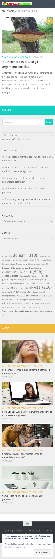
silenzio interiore (30, 312)
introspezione (9, 296)
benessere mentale (21, 268)
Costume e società (12, 57)
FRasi (41, 287)
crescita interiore (31, 276)
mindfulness (9, 303)
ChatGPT (9, 272)
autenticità (24, 264)
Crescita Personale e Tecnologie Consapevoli (23, 366)
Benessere (7, 268)
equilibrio (17, 284)
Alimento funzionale (28, 260)
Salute (27, 57)
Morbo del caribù (24, 304)
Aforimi (6, 256)
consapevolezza (12, 275)
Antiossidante (11, 264)
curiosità (19, 280)
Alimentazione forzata (11, 260)
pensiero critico (35, 307)
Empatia (7, 284)
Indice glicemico (38, 292)
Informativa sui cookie (16, 547)
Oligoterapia (22, 308)
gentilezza (7, 292)
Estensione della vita (21, 288)
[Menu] (51, 4)
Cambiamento (37, 268)
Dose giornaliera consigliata (35, 280)
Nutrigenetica (38, 304)
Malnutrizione (10, 300)
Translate (24, 139)
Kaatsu (21, 296)
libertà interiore (32, 296)
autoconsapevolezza (39, 264)
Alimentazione (43, 256)
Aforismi (24, 255)
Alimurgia (41, 260)
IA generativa (22, 291)
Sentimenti (12, 311)
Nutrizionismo (10, 308)
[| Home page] (22, 3)
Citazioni (29, 271)
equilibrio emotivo (31, 284)
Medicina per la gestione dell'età (30, 300)
